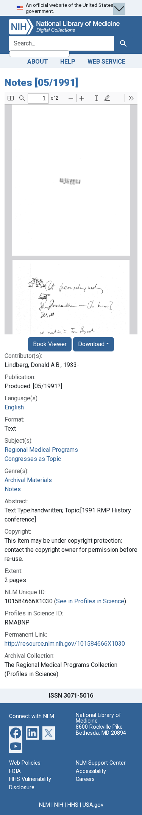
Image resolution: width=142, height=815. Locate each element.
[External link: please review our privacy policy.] (15, 732)
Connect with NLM (31, 716)
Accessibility (91, 771)
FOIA (15, 771)
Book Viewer (50, 344)
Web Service (106, 61)
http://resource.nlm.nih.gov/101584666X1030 (65, 643)
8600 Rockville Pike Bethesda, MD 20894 (101, 730)
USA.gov (93, 805)
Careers (85, 779)
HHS (72, 805)
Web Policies (25, 763)
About (37, 61)
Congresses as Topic (33, 458)
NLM (44, 805)
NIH (58, 805)
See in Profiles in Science (90, 601)
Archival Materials (28, 480)
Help (67, 61)
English (14, 407)
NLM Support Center (101, 763)
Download (91, 344)
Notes (13, 489)
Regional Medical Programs (41, 449)
